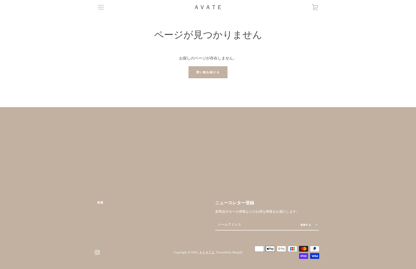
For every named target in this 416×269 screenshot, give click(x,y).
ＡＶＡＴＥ (208, 7)
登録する (306, 224)
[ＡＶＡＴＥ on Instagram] (97, 252)
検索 (100, 202)
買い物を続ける (208, 72)
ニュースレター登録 (234, 202)
